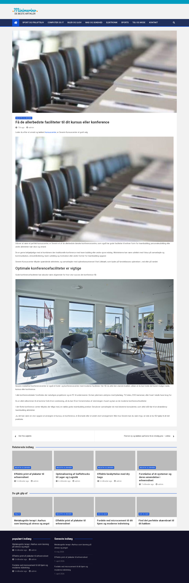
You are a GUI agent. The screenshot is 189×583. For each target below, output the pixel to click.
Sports (125, 22)
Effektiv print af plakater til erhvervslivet (30, 556)
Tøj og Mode (138, 22)
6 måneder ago (64, 481)
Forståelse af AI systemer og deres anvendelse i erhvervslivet (155, 477)
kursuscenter (50, 132)
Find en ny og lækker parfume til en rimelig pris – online (147, 436)
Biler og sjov (75, 22)
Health (17, 514)
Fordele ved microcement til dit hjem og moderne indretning (115, 522)
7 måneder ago (147, 484)
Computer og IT (56, 22)
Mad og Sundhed (93, 22)
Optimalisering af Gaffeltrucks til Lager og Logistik (73, 475)
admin (31, 127)
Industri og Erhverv (24, 118)
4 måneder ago (21, 550)
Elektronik (111, 22)
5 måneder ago (23, 481)
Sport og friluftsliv (33, 22)
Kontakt (153, 22)
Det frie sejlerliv (25, 436)
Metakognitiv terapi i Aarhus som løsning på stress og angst (31, 522)
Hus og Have (102, 514)
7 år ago (21, 127)
